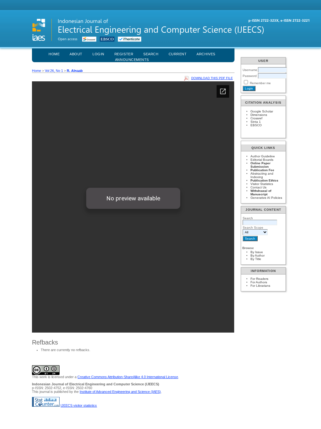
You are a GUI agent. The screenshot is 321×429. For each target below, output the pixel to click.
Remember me (260, 83)
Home (54, 54)
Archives (206, 54)
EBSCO (256, 125)
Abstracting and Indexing (261, 175)
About (76, 54)
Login (98, 54)
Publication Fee (262, 170)
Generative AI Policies (266, 197)
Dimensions (258, 115)
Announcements (132, 60)
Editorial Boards (261, 159)
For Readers (259, 278)
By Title (255, 259)
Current (178, 54)
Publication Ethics (264, 180)
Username (250, 70)
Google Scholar (261, 111)
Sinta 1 (255, 121)
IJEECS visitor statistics (79, 405)
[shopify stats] (46, 405)
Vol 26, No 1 (54, 71)
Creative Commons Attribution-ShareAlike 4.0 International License (127, 377)
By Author (257, 255)
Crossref (256, 118)
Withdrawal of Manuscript (260, 192)
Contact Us (258, 187)
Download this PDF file (212, 78)
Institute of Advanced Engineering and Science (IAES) (120, 392)
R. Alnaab (75, 71)
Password (250, 76)
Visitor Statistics (261, 184)
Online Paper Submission (260, 164)
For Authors (258, 282)
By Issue (256, 252)
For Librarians (260, 285)
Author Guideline (262, 156)
